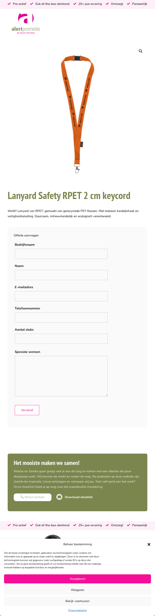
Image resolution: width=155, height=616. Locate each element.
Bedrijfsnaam (25, 245)
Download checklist (78, 497)
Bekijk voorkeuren (77, 601)
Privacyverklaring (77, 610)
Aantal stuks (24, 330)
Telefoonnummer (27, 308)
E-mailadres (24, 287)
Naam (19, 266)
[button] (149, 544)
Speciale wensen (27, 352)
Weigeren (77, 590)
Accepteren (77, 579)
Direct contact (34, 497)
